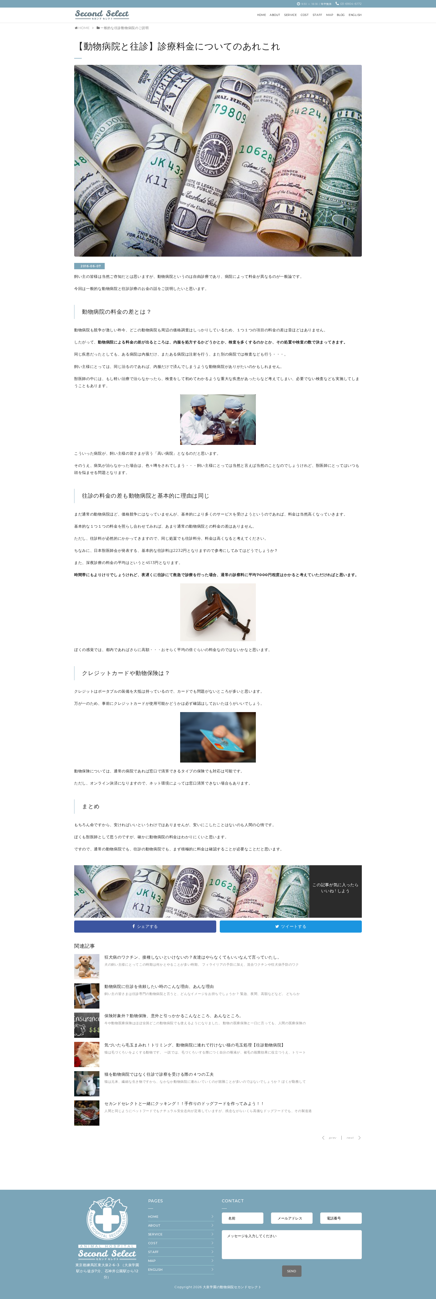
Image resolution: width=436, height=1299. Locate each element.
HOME (153, 1217)
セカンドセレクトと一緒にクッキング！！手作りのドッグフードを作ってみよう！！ (184, 1103)
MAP (152, 1261)
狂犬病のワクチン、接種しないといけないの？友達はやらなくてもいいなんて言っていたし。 (192, 957)
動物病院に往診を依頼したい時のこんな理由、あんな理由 (159, 986)
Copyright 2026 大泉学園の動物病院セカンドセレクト (217, 1287)
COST (153, 1243)
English (155, 1269)
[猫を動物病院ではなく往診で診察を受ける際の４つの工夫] (86, 1095)
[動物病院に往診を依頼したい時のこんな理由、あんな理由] (86, 1007)
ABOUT (154, 1225)
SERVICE (155, 1234)
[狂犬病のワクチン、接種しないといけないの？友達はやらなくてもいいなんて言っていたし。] (86, 978)
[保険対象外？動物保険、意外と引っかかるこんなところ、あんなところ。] (86, 1036)
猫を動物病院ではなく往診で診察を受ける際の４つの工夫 (159, 1074)
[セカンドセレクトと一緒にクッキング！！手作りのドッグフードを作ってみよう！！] (86, 1124)
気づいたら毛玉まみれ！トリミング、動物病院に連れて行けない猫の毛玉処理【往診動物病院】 (195, 1045)
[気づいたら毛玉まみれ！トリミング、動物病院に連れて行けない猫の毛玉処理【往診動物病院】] (86, 1066)
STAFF (153, 1252)
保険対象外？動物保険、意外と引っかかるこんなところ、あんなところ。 (173, 1015)
